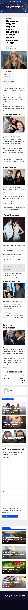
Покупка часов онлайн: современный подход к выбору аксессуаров (12, 539)
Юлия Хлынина (7, 78)
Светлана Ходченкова (9, 81)
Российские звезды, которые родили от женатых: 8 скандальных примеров (20, 378)
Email (4, 491)
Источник (5, 367)
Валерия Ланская (8, 74)
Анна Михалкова (7, 79)
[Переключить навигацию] (13, 11)
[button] (23, 11)
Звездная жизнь (9, 18)
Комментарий (6, 457)
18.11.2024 (7, 571)
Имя (3, 484)
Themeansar (14, 603)
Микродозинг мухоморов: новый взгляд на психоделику (13, 569)
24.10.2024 (7, 586)
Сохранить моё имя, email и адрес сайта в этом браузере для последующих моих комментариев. (12, 510)
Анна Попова (7, 76)
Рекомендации (6, 550)
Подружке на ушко (14, 6)
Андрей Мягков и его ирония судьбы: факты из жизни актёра (8, 376)
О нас (9, 607)
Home (5, 607)
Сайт (3, 499)
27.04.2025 (7, 556)
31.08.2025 (7, 541)
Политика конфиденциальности (17, 607)
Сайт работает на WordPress (9, 602)
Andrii (13, 412)
